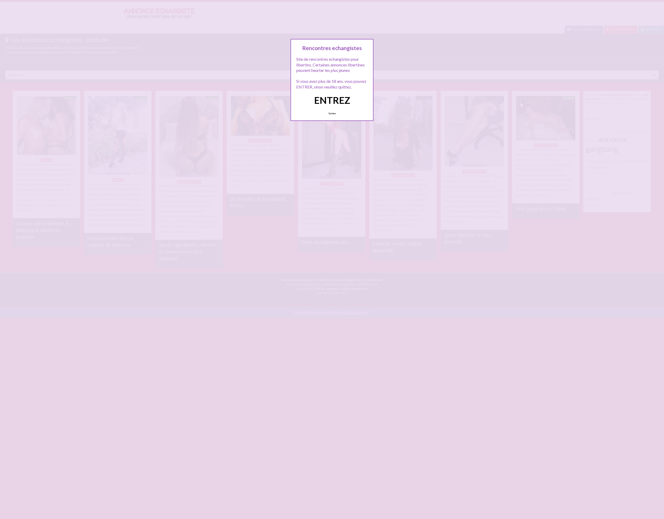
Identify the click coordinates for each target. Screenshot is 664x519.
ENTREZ (332, 100)
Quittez (332, 113)
